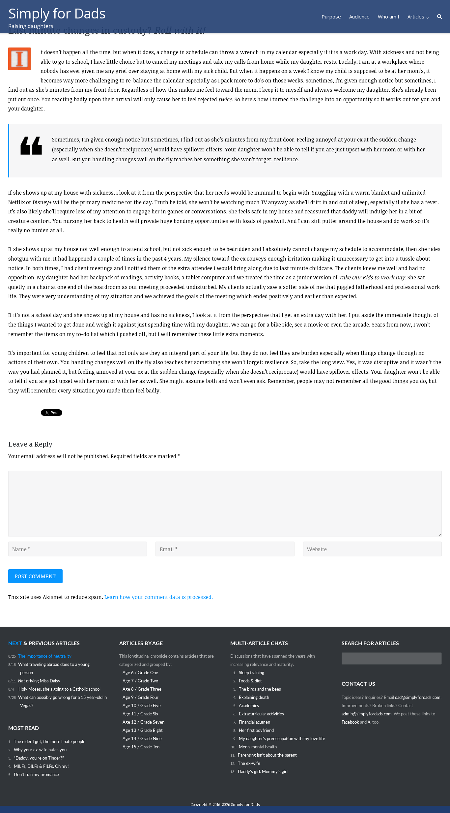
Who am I (388, 16)
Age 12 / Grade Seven (143, 722)
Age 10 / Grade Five (142, 706)
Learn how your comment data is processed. (158, 597)
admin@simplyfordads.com (367, 714)
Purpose (331, 16)
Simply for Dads (245, 804)
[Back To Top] (434, 797)
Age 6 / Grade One (140, 673)
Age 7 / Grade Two (140, 681)
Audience (359, 16)
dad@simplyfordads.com (417, 697)
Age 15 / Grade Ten (141, 747)
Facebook (351, 722)
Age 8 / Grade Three (142, 689)
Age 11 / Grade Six (140, 714)
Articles (416, 16)
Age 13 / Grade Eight (143, 730)
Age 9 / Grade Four (140, 697)
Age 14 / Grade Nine (142, 738)
